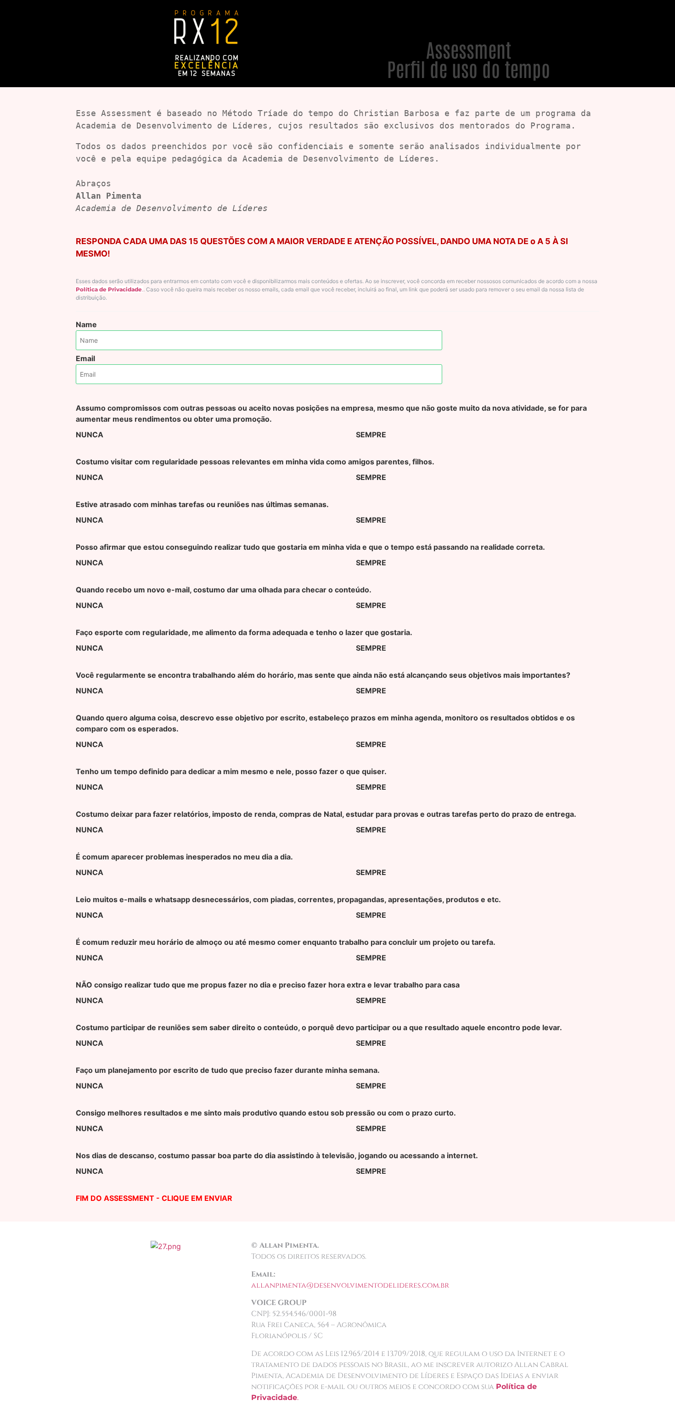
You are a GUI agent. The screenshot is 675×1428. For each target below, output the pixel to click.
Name (86, 324)
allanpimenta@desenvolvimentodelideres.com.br (350, 1285)
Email (85, 358)
